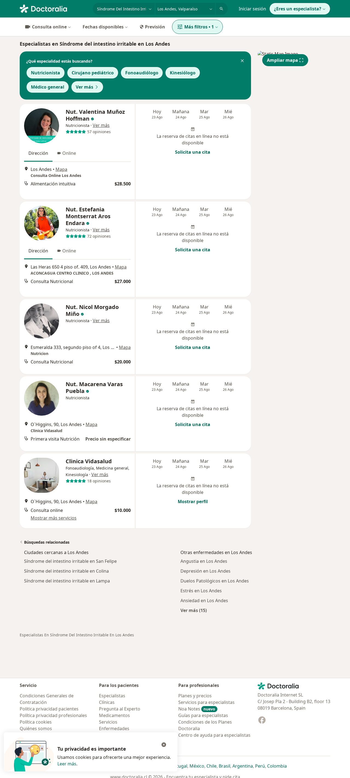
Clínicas (107, 702)
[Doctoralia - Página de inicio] (54, 8)
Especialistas (112, 696)
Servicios (108, 722)
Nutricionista (45, 73)
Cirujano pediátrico (93, 73)
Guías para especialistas (203, 715)
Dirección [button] (38, 153)
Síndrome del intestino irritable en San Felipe (70, 561)
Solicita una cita (192, 152)
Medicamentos (114, 715)
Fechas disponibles (103, 27)
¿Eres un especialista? (297, 9)
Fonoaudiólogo (141, 73)
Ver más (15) (193, 610)
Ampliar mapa (282, 60)
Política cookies (36, 722)
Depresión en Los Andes (205, 571)
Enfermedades (114, 728)
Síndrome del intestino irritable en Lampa (67, 581)
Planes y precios (195, 696)
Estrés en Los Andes (201, 591)
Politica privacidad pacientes (49, 709)
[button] (242, 61)
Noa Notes (196, 709)
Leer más (66, 764)
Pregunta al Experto (119, 709)
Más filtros (199, 27)
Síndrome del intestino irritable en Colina (66, 571)
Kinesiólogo (183, 73)
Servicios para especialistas (206, 702)
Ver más (84, 87)
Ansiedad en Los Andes (204, 601)
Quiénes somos (36, 728)
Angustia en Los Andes (203, 561)
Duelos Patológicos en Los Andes (214, 581)
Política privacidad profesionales (53, 715)
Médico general (47, 87)
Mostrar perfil (193, 502)
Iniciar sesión (252, 9)
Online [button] (69, 153)
